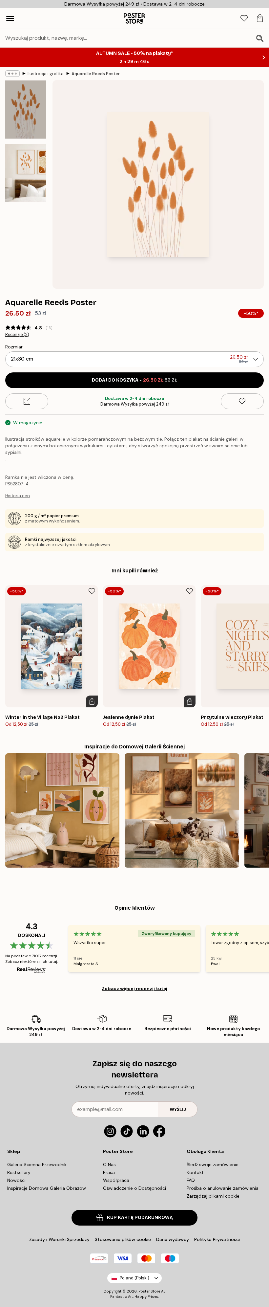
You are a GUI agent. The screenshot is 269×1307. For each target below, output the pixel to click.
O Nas (109, 1164)
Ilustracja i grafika (46, 74)
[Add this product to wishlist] (242, 401)
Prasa (109, 1172)
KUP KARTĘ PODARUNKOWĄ (140, 1217)
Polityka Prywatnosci (217, 1239)
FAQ (191, 1180)
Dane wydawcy (172, 1239)
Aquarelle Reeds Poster (96, 74)
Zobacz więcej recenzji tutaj (134, 988)
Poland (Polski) (134, 1278)
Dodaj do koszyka (134, 380)
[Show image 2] (25, 173)
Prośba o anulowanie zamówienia (223, 1188)
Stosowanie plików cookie (123, 1239)
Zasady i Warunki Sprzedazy (59, 1239)
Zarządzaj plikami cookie (213, 1196)
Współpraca (116, 1180)
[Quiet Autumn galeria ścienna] (182, 810)
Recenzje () (17, 334)
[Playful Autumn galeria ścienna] (62, 810)
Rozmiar (14, 347)
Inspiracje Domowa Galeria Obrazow (46, 1188)
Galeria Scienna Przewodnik (37, 1164)
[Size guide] (26, 401)
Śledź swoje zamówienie (212, 1164)
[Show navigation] (10, 18)
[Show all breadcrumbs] (12, 73)
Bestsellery (19, 1172)
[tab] (244, 18)
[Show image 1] (25, 109)
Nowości (16, 1180)
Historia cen (17, 495)
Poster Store (149, 1291)
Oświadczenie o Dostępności (134, 1188)
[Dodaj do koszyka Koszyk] (92, 701)
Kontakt (195, 1172)
